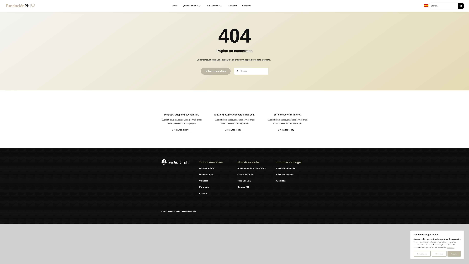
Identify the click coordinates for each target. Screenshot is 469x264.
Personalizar (422, 254)
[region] (437, 245)
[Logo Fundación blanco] (175, 160)
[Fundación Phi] (20, 4)
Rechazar (439, 254)
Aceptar (454, 254)
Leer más (450, 248)
